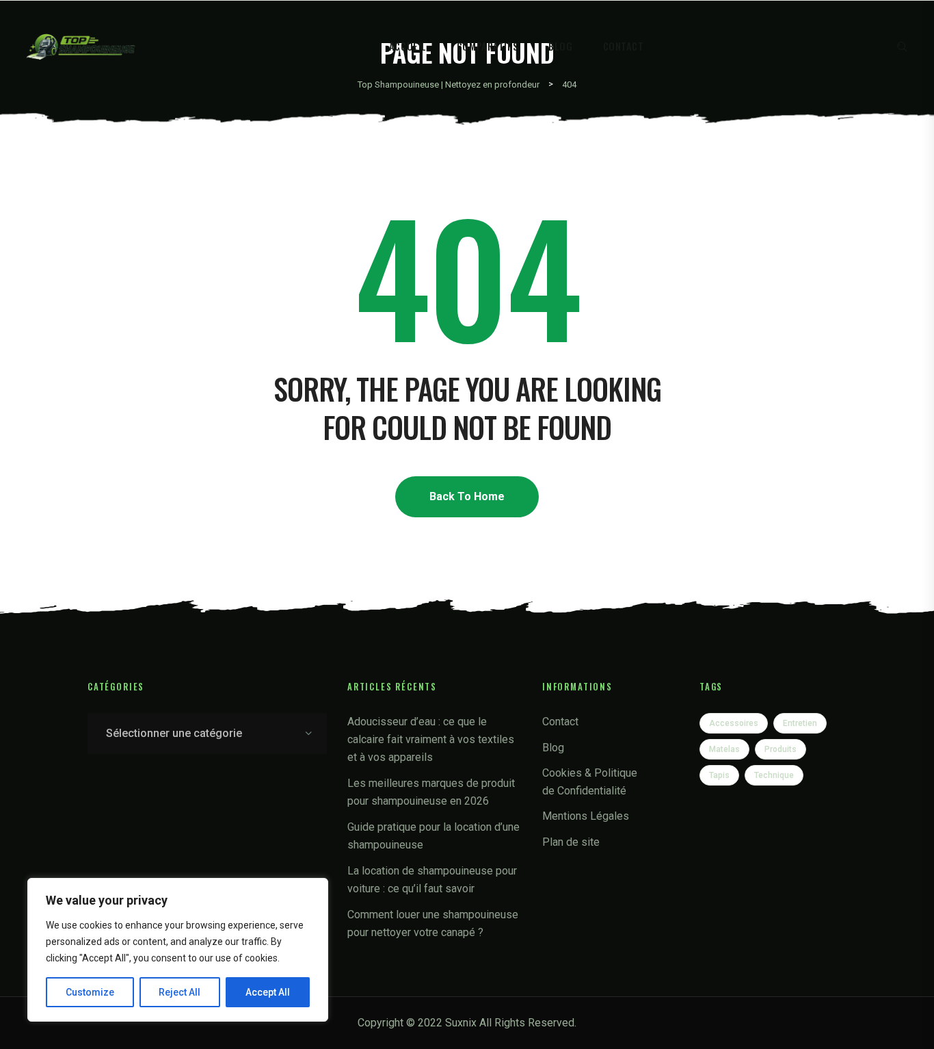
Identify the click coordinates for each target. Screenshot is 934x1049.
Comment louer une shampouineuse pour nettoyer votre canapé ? (432, 923)
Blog (560, 46)
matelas (724, 749)
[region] (177, 950)
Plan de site (571, 842)
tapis (719, 775)
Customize (90, 992)
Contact (623, 46)
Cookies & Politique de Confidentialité (589, 781)
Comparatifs (487, 46)
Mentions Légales (585, 816)
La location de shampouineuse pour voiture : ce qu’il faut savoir (432, 879)
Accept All (267, 992)
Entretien (800, 723)
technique (774, 775)
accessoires (733, 723)
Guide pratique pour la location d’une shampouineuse (433, 835)
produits (780, 749)
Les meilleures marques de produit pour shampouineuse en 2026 (431, 792)
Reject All (179, 992)
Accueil (408, 46)
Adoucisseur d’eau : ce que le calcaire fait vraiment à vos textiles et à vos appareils (430, 739)
